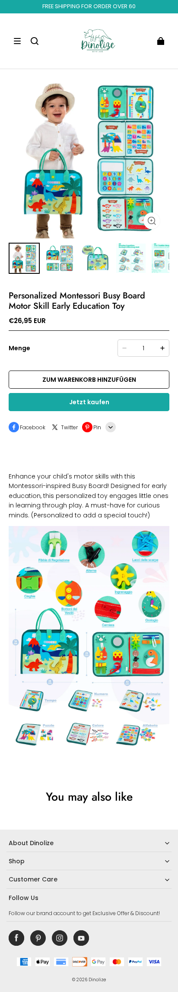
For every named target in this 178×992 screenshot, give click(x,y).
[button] (17, 41)
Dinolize (97, 979)
